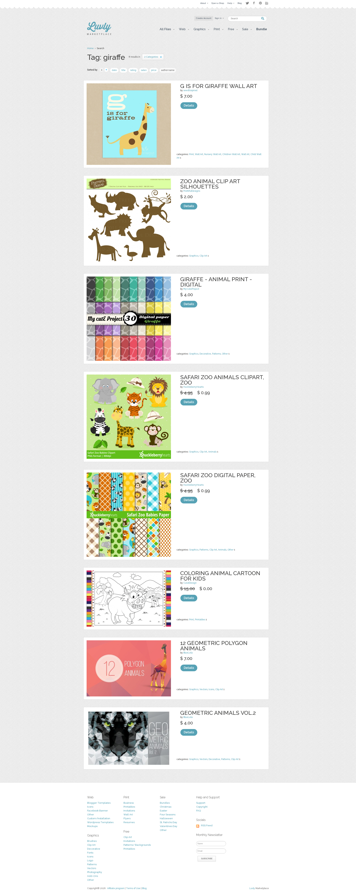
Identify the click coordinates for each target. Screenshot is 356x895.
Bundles (165, 802)
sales (143, 70)
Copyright (201, 806)
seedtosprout (190, 90)
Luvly (252, 888)
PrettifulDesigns (191, 191)
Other (225, 353)
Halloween (166, 818)
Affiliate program (115, 888)
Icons (211, 689)
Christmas (165, 806)
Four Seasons (167, 814)
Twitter (247, 3)
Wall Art (199, 154)
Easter (163, 810)
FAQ (198, 810)
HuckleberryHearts (193, 387)
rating (133, 70)
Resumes (129, 822)
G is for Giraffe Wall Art (218, 86)
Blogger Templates (99, 802)
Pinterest (260, 3)
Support (200, 802)
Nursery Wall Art (212, 154)
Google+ (267, 3)
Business (128, 802)
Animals (212, 451)
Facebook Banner (97, 810)
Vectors (203, 689)
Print (191, 154)
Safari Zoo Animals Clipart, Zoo (222, 380)
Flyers (127, 818)
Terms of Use (133, 888)
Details (189, 105)
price (153, 70)
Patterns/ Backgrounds (137, 845)
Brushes (92, 841)
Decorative (205, 353)
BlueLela (188, 652)
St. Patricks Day (168, 822)
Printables (200, 619)
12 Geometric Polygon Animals (214, 646)
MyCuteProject (191, 289)
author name (167, 70)
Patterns (216, 353)
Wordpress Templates (100, 822)
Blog (144, 888)
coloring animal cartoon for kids (220, 576)
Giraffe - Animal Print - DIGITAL (216, 282)
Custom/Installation (98, 818)
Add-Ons (92, 876)
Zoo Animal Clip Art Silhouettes (210, 184)
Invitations (129, 810)
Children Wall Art (231, 154)
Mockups (92, 826)
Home (90, 48)
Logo (90, 860)
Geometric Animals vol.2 (218, 713)
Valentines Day (168, 826)
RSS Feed (206, 825)
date (114, 70)
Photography (94, 872)
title (123, 70)
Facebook (254, 3)
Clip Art (203, 255)
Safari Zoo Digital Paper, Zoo (218, 478)
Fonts (90, 852)
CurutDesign (190, 583)
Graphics (193, 255)
